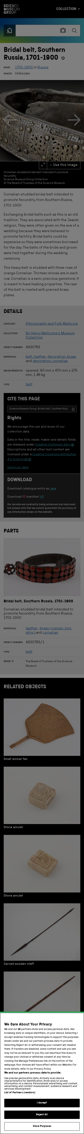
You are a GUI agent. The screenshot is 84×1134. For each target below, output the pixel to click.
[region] (42, 1073)
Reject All (42, 1114)
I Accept (42, 1103)
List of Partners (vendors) (19, 1092)
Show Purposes (42, 1126)
